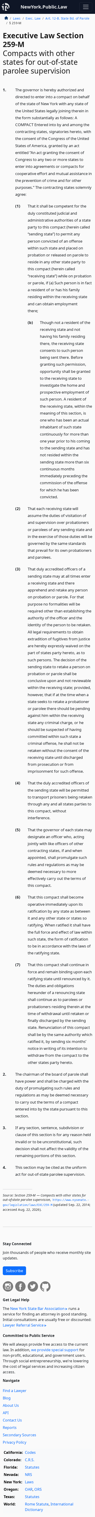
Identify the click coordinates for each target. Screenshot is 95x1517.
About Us (11, 1405)
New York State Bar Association (37, 1308)
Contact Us (12, 1420)
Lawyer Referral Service (23, 1325)
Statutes (32, 1467)
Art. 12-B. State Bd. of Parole (67, 18)
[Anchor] (29, 194)
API (6, 1412)
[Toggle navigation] (85, 7)
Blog (7, 1398)
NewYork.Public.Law (44, 7)
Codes (30, 1452)
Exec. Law (33, 18)
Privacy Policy (14, 1442)
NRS (28, 1474)
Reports (10, 1427)
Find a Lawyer (15, 1390)
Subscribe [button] (14, 1270)
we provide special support (54, 1349)
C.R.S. (29, 1459)
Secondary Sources (19, 1434)
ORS (38, 1489)
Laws (17, 18)
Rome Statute (37, 1504)
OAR (29, 1489)
